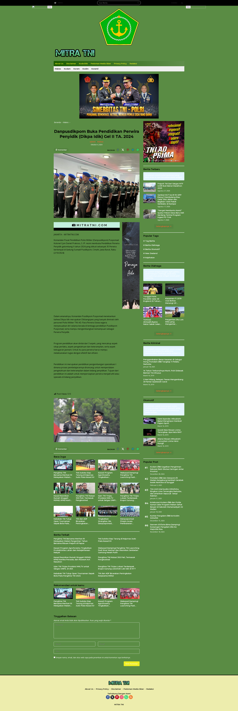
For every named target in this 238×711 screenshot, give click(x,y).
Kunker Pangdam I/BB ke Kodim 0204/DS (164, 517)
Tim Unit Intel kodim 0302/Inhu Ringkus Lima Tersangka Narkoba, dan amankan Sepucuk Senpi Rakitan (166, 492)
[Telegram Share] (133, 150)
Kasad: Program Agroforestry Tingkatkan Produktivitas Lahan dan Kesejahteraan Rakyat (107, 475)
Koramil (94, 69)
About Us (59, 64)
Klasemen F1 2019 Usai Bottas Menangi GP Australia (173, 301)
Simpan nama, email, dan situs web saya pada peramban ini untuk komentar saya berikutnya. (93, 657)
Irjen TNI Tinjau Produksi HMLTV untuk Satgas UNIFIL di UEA (107, 498)
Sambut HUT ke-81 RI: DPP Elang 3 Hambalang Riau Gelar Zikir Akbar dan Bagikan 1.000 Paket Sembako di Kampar (169, 199)
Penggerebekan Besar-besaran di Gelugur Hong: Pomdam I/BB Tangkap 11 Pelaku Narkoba (162, 362)
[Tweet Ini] (123, 150)
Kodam (67, 69)
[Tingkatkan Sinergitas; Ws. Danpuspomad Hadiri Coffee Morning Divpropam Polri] (107, 511)
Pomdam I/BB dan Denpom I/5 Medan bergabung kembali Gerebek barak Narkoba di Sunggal (166, 480)
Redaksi (133, 64)
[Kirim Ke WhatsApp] (138, 150)
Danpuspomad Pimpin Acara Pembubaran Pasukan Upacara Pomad (128, 521)
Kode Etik (83, 64)
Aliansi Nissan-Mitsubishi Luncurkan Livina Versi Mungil (169, 441)
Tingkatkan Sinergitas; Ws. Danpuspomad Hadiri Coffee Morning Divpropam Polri (107, 521)
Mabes (58, 69)
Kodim (86, 69)
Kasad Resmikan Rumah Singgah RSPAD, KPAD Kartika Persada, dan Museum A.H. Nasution (63, 498)
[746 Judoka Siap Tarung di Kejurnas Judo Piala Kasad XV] (85, 465)
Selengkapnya (163, 226)
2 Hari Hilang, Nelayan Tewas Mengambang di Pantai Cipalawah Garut (163, 381)
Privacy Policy (120, 64)
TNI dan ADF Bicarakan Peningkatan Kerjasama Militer (84, 521)
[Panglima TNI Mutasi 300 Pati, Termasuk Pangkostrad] (85, 488)
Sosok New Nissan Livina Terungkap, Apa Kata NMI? (170, 431)
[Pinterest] (117, 697)
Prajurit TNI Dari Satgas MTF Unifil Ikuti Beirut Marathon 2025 (170, 186)
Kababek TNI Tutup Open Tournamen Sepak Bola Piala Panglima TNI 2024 (62, 521)
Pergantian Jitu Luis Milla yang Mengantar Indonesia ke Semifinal (174, 321)
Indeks (174, 3)
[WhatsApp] (126, 697)
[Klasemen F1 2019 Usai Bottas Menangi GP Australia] (174, 290)
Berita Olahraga (152, 245)
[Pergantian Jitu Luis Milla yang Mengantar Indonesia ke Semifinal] (174, 312)
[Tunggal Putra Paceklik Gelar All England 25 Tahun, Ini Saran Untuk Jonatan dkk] (152, 289)
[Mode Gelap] (182, 3)
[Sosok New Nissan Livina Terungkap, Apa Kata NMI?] (149, 432)
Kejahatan (150, 257)
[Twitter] (112, 697)
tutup (49, 7)
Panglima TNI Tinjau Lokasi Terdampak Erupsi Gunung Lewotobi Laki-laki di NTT (129, 498)
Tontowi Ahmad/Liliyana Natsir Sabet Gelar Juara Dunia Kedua (151, 322)
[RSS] (131, 697)
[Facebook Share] (118, 150)
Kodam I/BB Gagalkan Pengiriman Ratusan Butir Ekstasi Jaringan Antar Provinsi (167, 469)
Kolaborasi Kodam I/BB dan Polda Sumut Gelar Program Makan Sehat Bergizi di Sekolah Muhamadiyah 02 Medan (166, 505)
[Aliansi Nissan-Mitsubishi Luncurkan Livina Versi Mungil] (149, 442)
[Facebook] (108, 697)
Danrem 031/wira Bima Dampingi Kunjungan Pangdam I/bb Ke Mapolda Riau (165, 527)
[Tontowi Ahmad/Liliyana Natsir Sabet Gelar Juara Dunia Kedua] (152, 312)
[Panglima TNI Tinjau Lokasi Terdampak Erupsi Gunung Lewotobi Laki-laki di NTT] (129, 488)
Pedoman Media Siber (101, 64)
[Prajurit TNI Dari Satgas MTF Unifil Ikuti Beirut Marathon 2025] (149, 187)
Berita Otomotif (152, 249)
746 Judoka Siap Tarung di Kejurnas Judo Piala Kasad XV (85, 475)
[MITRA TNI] (75, 53)
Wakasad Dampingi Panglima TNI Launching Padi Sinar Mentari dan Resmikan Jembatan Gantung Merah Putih (129, 475)
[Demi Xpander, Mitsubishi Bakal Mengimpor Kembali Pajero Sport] (149, 421)
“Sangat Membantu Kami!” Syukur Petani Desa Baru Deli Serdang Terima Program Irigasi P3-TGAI (171, 214)
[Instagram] (122, 697)
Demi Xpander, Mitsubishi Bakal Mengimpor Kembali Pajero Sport (170, 421)
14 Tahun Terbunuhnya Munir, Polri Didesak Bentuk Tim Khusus (163, 372)
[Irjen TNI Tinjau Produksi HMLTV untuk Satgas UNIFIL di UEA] (107, 488)
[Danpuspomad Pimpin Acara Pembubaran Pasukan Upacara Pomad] (129, 511)
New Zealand (151, 253)
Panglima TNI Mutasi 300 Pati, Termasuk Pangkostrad (85, 498)
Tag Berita (150, 241)
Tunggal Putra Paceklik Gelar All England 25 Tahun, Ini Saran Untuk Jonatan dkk (151, 299)
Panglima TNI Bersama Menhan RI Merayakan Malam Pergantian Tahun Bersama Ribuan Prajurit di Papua (63, 475)
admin (93, 142)
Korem (77, 69)
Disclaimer (71, 64)
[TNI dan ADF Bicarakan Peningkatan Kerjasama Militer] (85, 511)
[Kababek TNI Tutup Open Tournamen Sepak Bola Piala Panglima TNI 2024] (63, 511)
